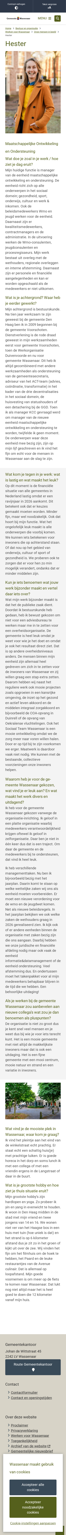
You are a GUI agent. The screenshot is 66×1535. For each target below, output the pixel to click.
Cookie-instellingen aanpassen (33, 1523)
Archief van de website (29, 1446)
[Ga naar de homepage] (18, 18)
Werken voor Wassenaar (17, 32)
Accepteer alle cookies (33, 1487)
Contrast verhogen (16, 4)
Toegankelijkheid (24, 1441)
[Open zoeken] (57, 18)
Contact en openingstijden (31, 1398)
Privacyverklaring (24, 1431)
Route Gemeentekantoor (33, 1364)
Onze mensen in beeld (45, 32)
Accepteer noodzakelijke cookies (33, 1507)
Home (8, 28)
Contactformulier (24, 1393)
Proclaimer (19, 1425)
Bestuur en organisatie (26, 28)
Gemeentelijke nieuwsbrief (32, 1451)
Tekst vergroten (49, 4)
